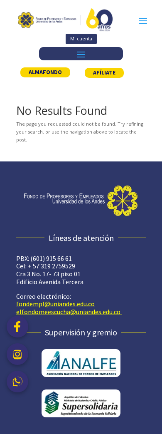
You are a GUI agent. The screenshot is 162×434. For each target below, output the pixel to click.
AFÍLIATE (104, 72)
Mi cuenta (81, 38)
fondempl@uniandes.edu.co (55, 304)
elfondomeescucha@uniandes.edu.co (68, 312)
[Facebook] (17, 326)
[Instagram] (17, 354)
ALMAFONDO (45, 72)
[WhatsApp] (17, 381)
